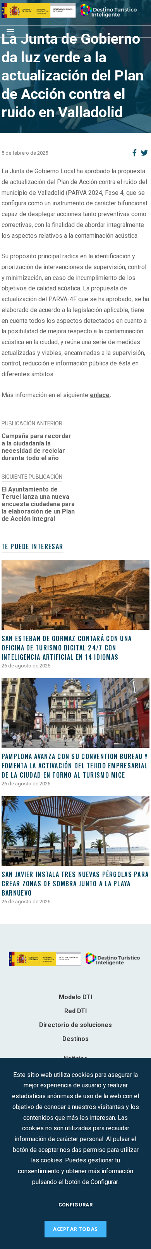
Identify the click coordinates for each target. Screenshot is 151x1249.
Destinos (75, 1039)
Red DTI (75, 1011)
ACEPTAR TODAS (75, 1228)
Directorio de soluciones (75, 1025)
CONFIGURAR (75, 1205)
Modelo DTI (75, 997)
